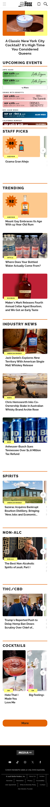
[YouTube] (10, 762)
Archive (41, 776)
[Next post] (43, 495)
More (25, 723)
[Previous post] (7, 495)
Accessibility (40, 781)
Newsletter (20, 781)
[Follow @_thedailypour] (33, 762)
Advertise (9, 781)
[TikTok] (17, 762)
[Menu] (4, 4)
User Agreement (10, 785)
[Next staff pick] (43, 150)
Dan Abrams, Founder (25, 789)
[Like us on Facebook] (40, 762)
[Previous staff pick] (7, 150)
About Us (32, 776)
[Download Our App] (39, 4)
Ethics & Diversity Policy (28, 785)
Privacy (29, 781)
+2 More (25, 88)
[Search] (45, 4)
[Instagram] (25, 762)
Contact (42, 785)
